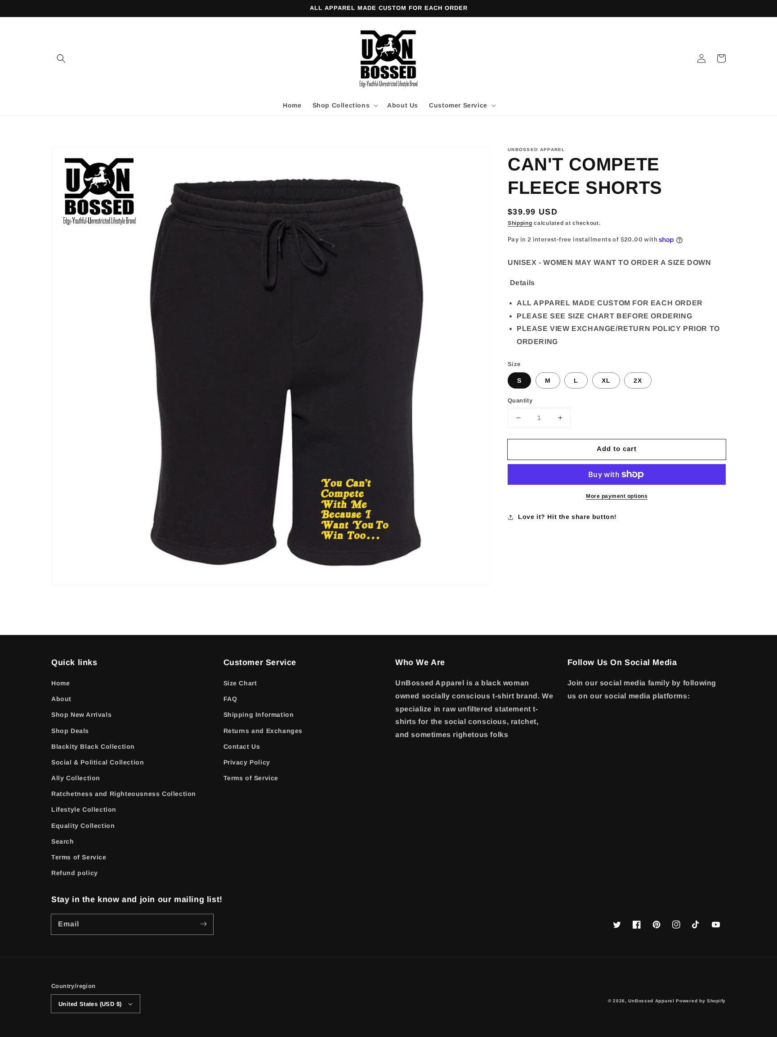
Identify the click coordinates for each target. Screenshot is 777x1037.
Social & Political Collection (97, 762)
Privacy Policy (246, 762)
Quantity (520, 400)
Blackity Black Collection (93, 746)
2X (638, 380)
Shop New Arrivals (81, 714)
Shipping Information (258, 714)
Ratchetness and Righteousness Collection (123, 793)
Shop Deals (70, 730)
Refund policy (74, 872)
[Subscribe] (203, 924)
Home (60, 683)
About (61, 698)
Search (62, 841)
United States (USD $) (89, 1004)
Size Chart (240, 683)
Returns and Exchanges (263, 730)
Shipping (520, 223)
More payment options (617, 496)
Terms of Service (79, 857)
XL (606, 380)
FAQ (230, 698)
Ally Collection (75, 778)
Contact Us (241, 746)
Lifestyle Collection (83, 809)
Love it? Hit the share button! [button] (567, 516)
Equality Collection (83, 825)
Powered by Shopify (701, 1000)
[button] (61, 58)
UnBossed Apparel (651, 1000)
